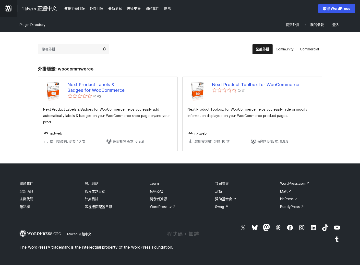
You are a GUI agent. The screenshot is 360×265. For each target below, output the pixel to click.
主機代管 (26, 199)
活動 (218, 191)
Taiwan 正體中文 (78, 234)
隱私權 (25, 207)
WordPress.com (295, 183)
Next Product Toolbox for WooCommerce (255, 84)
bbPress (289, 199)
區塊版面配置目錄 (98, 207)
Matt (286, 191)
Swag (221, 207)
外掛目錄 (91, 199)
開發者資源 (158, 199)
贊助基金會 (225, 199)
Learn (154, 183)
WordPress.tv (163, 207)
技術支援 (157, 191)
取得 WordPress (336, 8)
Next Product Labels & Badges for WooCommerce (96, 87)
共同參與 (222, 183)
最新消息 (26, 191)
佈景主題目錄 (95, 191)
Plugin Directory (33, 25)
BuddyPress (292, 207)
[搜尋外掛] (104, 49)
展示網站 (91, 183)
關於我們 (26, 183)
